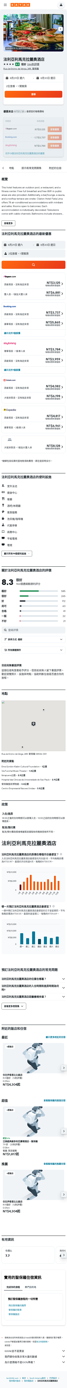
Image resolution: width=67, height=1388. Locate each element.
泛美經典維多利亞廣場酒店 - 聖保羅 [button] (20, 1141)
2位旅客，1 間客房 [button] (16, 86)
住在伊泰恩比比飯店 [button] (12, 1074)
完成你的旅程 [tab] (13, 1287)
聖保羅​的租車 (15, 1309)
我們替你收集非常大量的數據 (21, 1356)
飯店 (24, 1378)
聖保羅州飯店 (14, 1381)
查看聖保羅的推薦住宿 (54, 1163)
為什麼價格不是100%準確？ (20, 1362)
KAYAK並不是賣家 (14, 1351)
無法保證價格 (42, 1342)
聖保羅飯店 (14, 1314)
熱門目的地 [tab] (30, 1287)
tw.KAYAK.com (12, 1378)
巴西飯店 (53, 1378)
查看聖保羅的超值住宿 (54, 1100)
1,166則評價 (33, 64)
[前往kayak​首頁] (20, 5)
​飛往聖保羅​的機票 (17, 1305)
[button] (5, 4)
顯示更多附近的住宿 (55, 1037)
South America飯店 (38, 1378)
